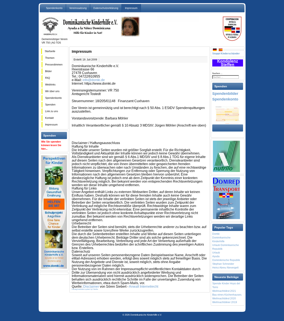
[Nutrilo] (226, 156)
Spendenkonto (54, 8)
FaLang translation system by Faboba (85, 289)
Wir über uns (52, 91)
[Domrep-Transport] (226, 198)
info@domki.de (94, 80)
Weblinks (50, 84)
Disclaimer (91, 286)
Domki (216, 233)
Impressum (131, 8)
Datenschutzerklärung (105, 8)
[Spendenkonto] (228, 114)
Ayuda (216, 256)
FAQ (50, 77)
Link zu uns (51, 111)
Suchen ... (217, 73)
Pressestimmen (54, 64)
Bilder (52, 71)
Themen (51, 57)
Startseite (50, 51)
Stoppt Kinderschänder (226, 53)
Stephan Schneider (223, 263)
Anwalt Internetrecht (143, 286)
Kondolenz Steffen (227, 63)
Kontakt (49, 118)
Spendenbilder (225, 94)
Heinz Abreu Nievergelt (225, 267)
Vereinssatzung (78, 8)
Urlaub (216, 252)
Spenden (50, 104)
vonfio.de (144, 309)
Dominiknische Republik (226, 260)
